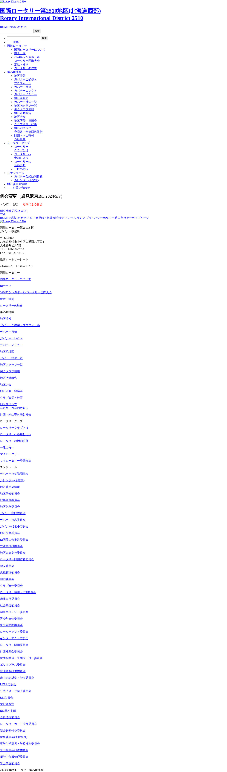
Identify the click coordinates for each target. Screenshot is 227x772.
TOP (2, 214)
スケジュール (15, 172)
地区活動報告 (22, 113)
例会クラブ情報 (24, 109)
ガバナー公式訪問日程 (28, 176)
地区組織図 (21, 98)
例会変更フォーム (64, 217)
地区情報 (20, 75)
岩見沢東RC (19, 210)
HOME (4, 26)
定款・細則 (21, 64)
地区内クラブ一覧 (25, 105)
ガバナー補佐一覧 (25, 101)
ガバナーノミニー (25, 94)
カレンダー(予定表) (26, 180)
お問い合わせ (17, 26)
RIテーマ (20, 53)
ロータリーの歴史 (25, 68)
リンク (81, 217)
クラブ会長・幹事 (25, 124)
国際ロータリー (17, 45)
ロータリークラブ (18, 142)
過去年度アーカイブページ (132, 217)
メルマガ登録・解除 (39, 217)
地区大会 (20, 116)
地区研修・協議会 (25, 120)
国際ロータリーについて (29, 49)
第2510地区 (14, 71)
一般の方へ (21, 169)
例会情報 (5, 210)
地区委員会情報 (17, 184)
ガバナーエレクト (25, 90)
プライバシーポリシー (100, 217)
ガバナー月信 (22, 86)
